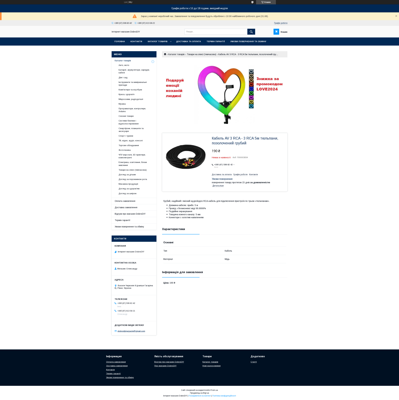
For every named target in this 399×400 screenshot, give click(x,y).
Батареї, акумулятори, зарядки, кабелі (134, 71)
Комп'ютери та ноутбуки (130, 89)
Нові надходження (211, 366)
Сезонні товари (126, 116)
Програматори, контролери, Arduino (132, 110)
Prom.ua (214, 390)
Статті (254, 362)
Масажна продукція (128, 184)
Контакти (136, 41)
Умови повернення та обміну (248, 41)
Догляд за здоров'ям (129, 188)
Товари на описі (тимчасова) (201, 54)
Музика (122, 104)
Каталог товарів (157, 41)
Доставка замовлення (126, 207)
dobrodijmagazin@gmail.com (131, 331)
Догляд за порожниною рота (133, 179)
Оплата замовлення (125, 201)
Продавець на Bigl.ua (199, 393)
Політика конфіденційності (224, 396)
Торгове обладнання (129, 145)
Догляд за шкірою (128, 193)
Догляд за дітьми (127, 174)
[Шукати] (251, 32)
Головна (119, 41)
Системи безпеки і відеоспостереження (129, 122)
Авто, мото (124, 65)
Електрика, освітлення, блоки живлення (133, 163)
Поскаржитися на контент (200, 396)
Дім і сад (123, 77)
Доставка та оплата (188, 41)
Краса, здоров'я (126, 94)
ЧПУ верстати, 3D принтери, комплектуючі (132, 156)
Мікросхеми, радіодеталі (131, 99)
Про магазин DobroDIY (165, 366)
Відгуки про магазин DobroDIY (130, 214)
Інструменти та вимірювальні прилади (133, 83)
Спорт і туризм (126, 136)
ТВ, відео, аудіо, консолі (131, 140)
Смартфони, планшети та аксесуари (131, 129)
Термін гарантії (216, 41)
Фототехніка (125, 150)
